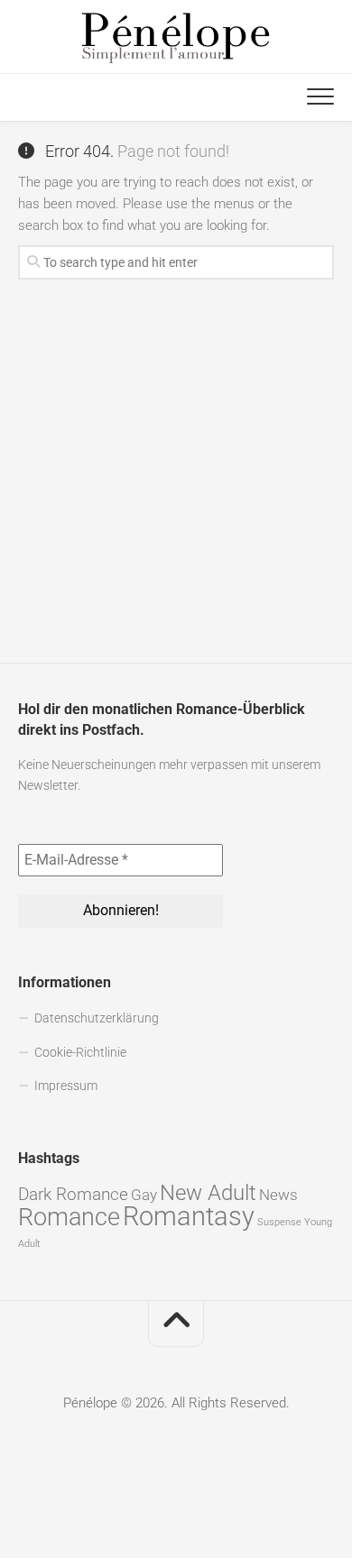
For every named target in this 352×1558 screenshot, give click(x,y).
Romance (69, 1217)
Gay (144, 1195)
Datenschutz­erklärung (96, 1018)
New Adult (208, 1192)
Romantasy (189, 1216)
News (278, 1195)
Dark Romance (73, 1194)
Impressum (65, 1085)
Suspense (279, 1222)
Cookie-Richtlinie (80, 1052)
